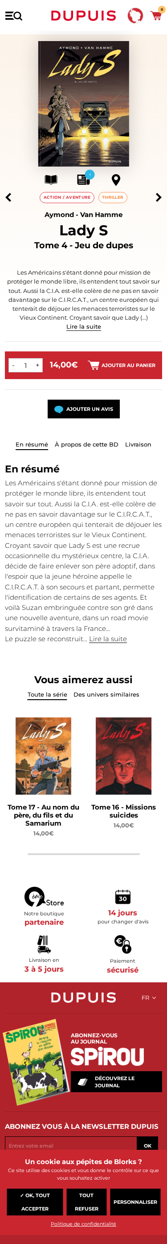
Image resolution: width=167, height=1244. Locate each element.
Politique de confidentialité (83, 1224)
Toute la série (47, 694)
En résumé (32, 444)
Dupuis (83, 15)
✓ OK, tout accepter (35, 1202)
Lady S (83, 230)
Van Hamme (101, 214)
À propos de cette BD (86, 444)
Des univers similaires (106, 694)
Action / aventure (67, 197)
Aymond (59, 214)
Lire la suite (83, 326)
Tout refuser (86, 1202)
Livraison (138, 444)
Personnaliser (135, 1202)
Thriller (112, 197)
